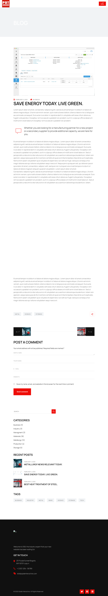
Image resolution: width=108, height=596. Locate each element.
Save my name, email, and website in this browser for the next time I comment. (45, 384)
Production (18, 444)
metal (17, 314)
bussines (18, 500)
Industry (17, 429)
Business (36, 99)
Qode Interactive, (24, 591)
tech (82, 500)
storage (39, 314)
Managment (18, 432)
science (27, 314)
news (51, 500)
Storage (17, 447)
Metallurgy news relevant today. (43, 464)
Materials (17, 436)
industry (30, 500)
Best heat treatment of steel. (41, 484)
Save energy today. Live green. (41, 474)
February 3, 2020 (29, 462)
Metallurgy (17, 440)
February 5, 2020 (21, 99)
